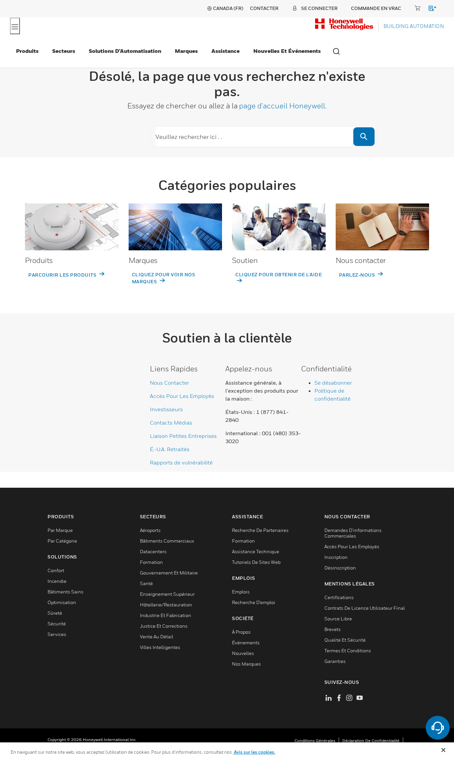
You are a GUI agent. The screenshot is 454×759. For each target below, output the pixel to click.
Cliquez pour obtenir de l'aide (278, 274)
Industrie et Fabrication (165, 615)
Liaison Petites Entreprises (183, 436)
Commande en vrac (376, 8)
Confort (56, 570)
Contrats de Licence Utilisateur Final (364, 608)
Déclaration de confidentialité (370, 740)
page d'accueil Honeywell (282, 105)
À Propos (241, 632)
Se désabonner (333, 382)
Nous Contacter (169, 382)
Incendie (57, 581)
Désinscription (340, 567)
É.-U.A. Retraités (169, 449)
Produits (27, 51)
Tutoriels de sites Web (256, 562)
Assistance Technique (255, 551)
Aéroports (150, 530)
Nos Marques (246, 664)
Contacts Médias (171, 422)
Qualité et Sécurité (345, 640)
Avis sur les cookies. (254, 752)
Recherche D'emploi (253, 602)
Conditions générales (314, 740)
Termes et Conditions (347, 650)
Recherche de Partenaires (260, 530)
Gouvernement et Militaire (169, 572)
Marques (186, 51)
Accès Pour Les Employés (182, 396)
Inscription (336, 557)
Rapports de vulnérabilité (181, 462)
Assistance (225, 51)
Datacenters (153, 551)
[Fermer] (443, 750)
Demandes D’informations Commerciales (353, 533)
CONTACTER (264, 8)
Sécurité (57, 623)
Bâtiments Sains (65, 591)
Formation (151, 562)
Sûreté (55, 613)
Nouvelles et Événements (287, 51)
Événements (246, 642)
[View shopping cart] (429, 9)
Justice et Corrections (163, 626)
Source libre (338, 618)
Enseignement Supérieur (167, 594)
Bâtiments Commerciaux (167, 541)
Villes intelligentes (160, 647)
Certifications (339, 597)
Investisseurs (166, 409)
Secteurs (63, 51)
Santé (146, 583)
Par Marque (60, 530)
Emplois (241, 591)
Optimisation (62, 602)
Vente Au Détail (156, 636)
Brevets (332, 629)
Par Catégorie (62, 541)
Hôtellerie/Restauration (166, 604)
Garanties (335, 661)
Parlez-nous (357, 275)
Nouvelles (243, 653)
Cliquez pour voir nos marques (163, 278)
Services (57, 634)
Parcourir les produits (63, 275)
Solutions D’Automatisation (125, 51)
